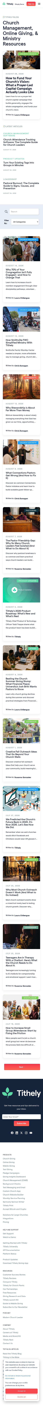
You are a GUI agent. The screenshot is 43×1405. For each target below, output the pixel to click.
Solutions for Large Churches (15, 1215)
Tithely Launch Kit (10, 1300)
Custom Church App (12, 1191)
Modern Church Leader (13, 1317)
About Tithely (9, 1329)
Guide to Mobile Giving (13, 1303)
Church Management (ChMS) (15, 1180)
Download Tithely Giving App (15, 1263)
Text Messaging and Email (14, 1187)
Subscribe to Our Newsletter (15, 1307)
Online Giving (9, 1162)
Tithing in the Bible (11, 1357)
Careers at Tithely (10, 1332)
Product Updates (10, 1259)
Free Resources (9, 1292)
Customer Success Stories (14, 1274)
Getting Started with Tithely (15, 1243)
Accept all (21, 1391)
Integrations (8, 1218)
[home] (13, 4)
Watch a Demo (9, 1237)
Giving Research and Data (14, 1296)
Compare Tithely (10, 1282)
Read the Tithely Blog (12, 1353)
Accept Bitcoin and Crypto (14, 1209)
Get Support (8, 1233)
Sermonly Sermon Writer (13, 1202)
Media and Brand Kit (12, 1336)
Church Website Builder (13, 1194)
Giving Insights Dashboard (14, 1176)
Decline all (22, 1397)
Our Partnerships (10, 1289)
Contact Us (8, 1343)
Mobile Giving (9, 1166)
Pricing (6, 1222)
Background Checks (12, 1184)
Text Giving (8, 1169)
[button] (31, 4)
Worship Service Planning (14, 1198)
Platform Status (9, 1253)
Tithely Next (8, 1339)
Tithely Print (8, 1205)
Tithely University (10, 1246)
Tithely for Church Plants (13, 1285)
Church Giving (9, 1158)
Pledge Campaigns (11, 1173)
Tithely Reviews (9, 1278)
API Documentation (11, 1250)
